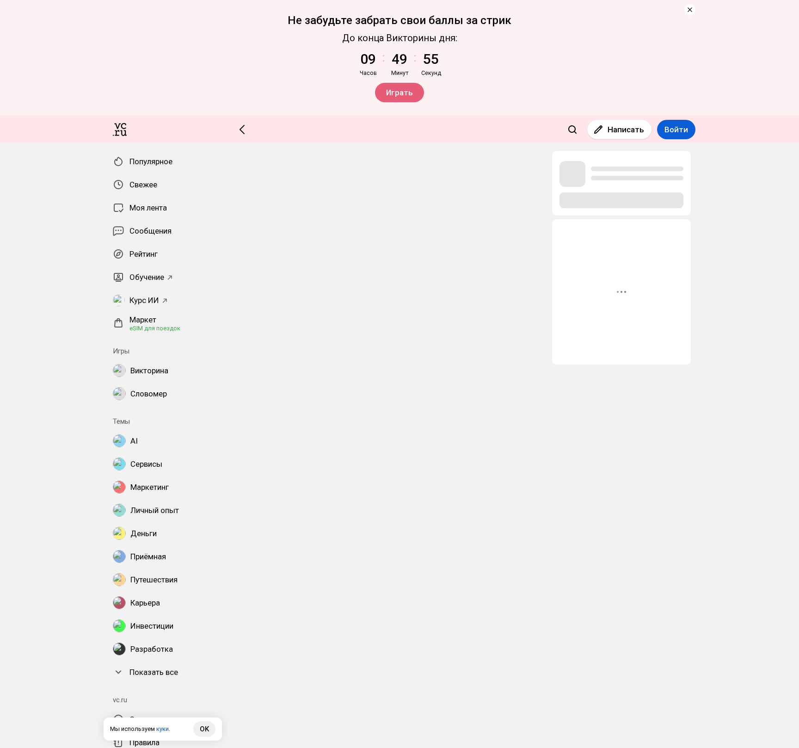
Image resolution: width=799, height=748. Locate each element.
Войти (676, 129)
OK (204, 729)
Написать (626, 129)
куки (162, 728)
